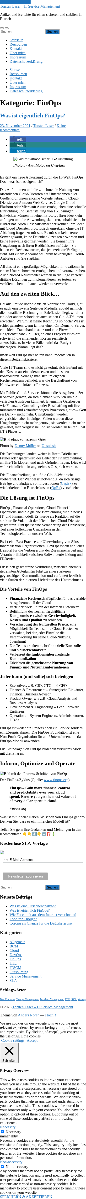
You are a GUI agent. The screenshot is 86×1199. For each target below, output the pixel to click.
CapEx (66, 483)
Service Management (25, 976)
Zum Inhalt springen (15, 2)
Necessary (13, 1132)
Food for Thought (23, 919)
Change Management (27, 999)
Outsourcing (19, 972)
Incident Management (52, 999)
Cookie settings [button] (12, 1040)
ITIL (13, 963)
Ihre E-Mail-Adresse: (18, 860)
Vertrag (82, 999)
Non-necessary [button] (11, 1162)
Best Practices (7, 999)
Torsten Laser (43, 126)
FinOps (15, 959)
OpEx (55, 488)
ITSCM (15, 968)
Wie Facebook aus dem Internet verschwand (43, 915)
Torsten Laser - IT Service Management (30, 6)
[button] (18, 139)
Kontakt (16, 49)
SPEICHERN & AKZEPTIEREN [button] (26, 1197)
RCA (74, 999)
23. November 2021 (15, 126)
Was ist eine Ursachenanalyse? (33, 906)
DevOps (16, 955)
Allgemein (17, 942)
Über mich (18, 53)
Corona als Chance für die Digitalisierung (41, 923)
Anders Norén (28, 1015)
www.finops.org (56, 780)
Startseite (16, 40)
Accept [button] (32, 1040)
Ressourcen (18, 44)
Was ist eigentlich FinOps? (32, 115)
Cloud (14, 950)
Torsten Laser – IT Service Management (42, 1007)
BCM (14, 946)
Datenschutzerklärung (26, 61)
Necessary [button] (8, 1127)
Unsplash (49, 446)
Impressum (18, 57)
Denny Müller (25, 446)
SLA (13, 980)
